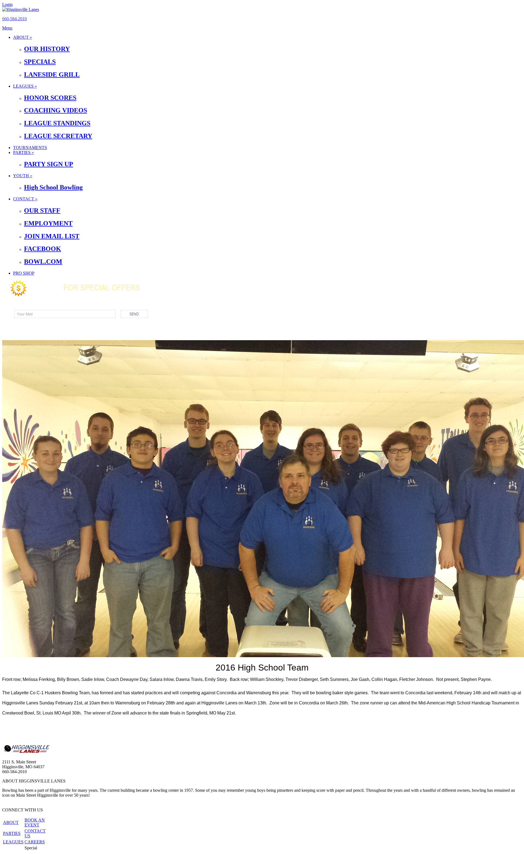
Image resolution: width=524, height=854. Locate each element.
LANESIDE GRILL (52, 74)
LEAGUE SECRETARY (58, 136)
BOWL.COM (43, 261)
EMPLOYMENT (48, 223)
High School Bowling (53, 187)
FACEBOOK (42, 248)
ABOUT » (22, 37)
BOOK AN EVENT (35, 822)
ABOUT (11, 822)
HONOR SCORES (50, 97)
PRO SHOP (23, 273)
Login (7, 4)
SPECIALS (40, 61)
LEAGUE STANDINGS (57, 123)
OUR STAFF (42, 210)
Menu (7, 28)
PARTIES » (23, 152)
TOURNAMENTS (30, 147)
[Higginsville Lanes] (20, 9)
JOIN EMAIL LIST (51, 236)
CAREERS (35, 842)
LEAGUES (13, 842)
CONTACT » (25, 199)
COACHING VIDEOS (55, 110)
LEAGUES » (25, 86)
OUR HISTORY (47, 48)
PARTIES (11, 833)
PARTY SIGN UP (48, 164)
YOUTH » (22, 175)
